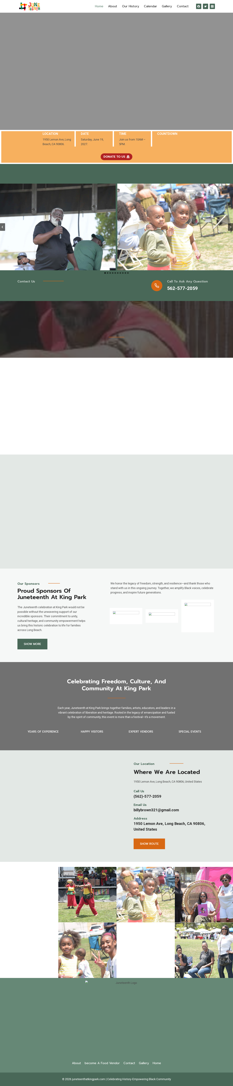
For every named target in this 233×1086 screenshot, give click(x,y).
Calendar (150, 6)
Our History (130, 6)
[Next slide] (230, 227)
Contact (183, 6)
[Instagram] (212, 6)
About (112, 6)
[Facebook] (198, 6)
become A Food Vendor (102, 1063)
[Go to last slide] (2, 227)
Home (99, 6)
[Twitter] (205, 6)
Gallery (167, 6)
